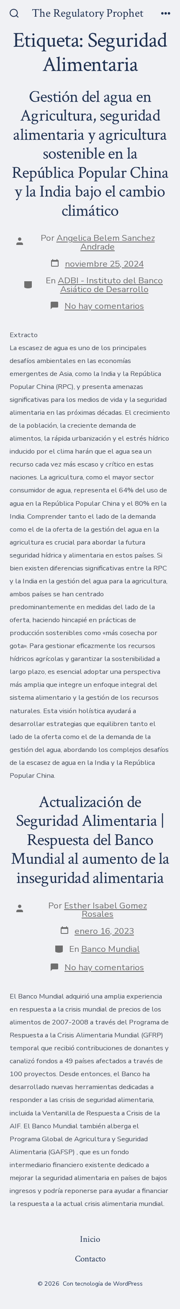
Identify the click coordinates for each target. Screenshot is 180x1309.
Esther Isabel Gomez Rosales (105, 910)
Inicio (90, 1239)
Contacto (90, 1258)
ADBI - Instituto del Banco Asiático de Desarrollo (110, 285)
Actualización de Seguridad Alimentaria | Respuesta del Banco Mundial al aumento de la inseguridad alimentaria (90, 840)
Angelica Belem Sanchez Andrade (106, 242)
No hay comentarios (104, 306)
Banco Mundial (110, 949)
